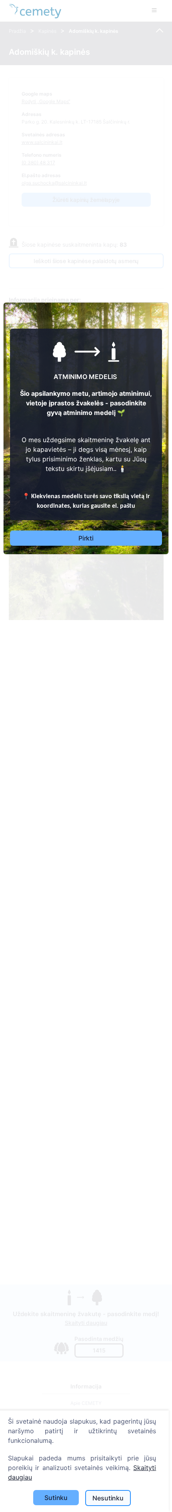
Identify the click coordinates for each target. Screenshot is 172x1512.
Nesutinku (108, 1498)
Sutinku (56, 1498)
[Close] (157, 311)
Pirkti (86, 538)
